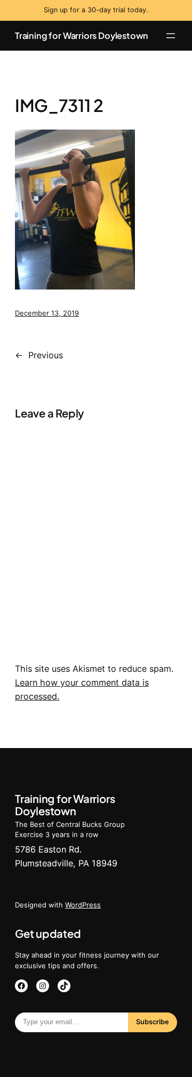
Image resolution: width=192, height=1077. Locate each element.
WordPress (83, 905)
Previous (45, 355)
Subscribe (152, 1022)
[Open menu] (170, 35)
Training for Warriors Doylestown (81, 35)
